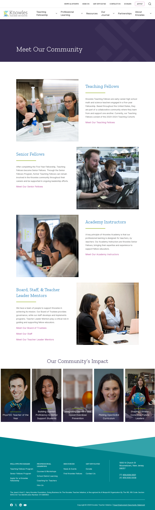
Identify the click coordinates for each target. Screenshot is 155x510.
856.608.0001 (129, 475)
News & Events (71, 4)
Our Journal (105, 13)
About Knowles (139, 13)
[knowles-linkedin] (20, 505)
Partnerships (125, 13)
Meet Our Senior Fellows (29, 186)
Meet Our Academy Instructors (102, 254)
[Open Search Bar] (149, 3)
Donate (127, 4)
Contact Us (115, 4)
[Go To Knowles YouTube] (25, 505)
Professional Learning (67, 13)
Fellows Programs (20, 464)
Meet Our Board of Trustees (31, 328)
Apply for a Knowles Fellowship (19, 479)
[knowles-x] (16, 505)
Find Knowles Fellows (73, 473)
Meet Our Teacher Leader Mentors (35, 339)
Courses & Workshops (46, 471)
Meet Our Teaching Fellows (100, 122)
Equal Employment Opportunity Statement (129, 505)
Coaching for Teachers (47, 480)
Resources (92, 13)
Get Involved (99, 4)
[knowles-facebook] (11, 504)
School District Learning (47, 476)
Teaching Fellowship (42, 13)
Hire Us (85, 4)
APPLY (140, 4)
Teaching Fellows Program (21, 469)
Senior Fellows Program (20, 473)
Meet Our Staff (24, 333)
